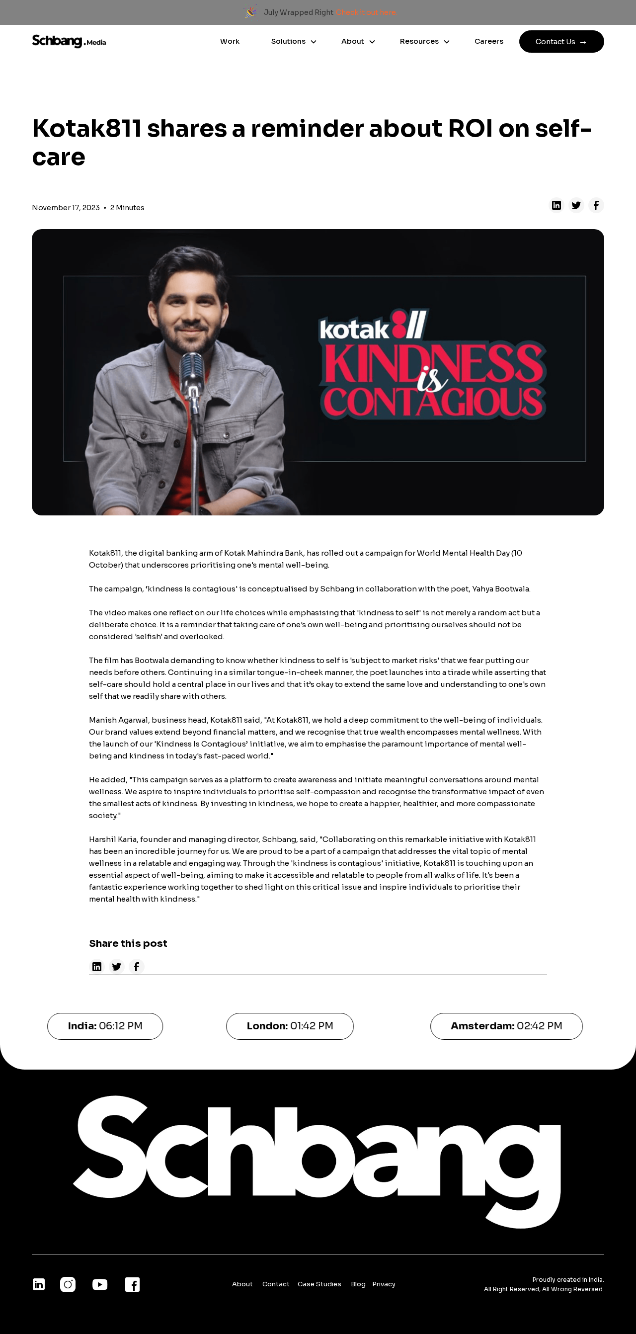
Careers (489, 41)
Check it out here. (367, 12)
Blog (359, 1284)
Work (229, 41)
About (242, 1284)
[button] (290, 42)
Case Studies (320, 1284)
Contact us (562, 41)
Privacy (384, 1284)
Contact (276, 1284)
